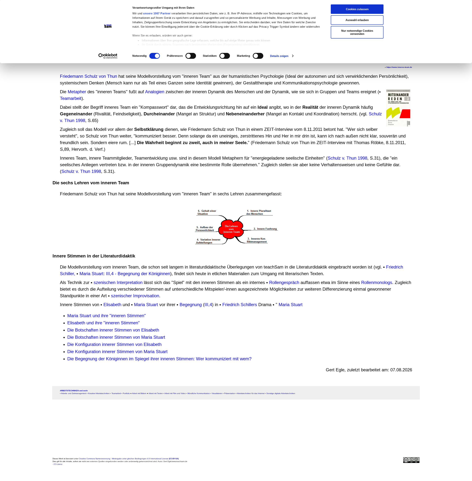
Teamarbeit (70, 98)
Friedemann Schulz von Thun (88, 76)
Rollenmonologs (376, 282)
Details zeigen (279, 55)
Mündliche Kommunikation (199, 393)
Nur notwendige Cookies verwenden (357, 32)
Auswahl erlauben (357, 20)
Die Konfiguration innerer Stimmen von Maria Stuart (117, 351)
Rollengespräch (284, 282)
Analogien (154, 91)
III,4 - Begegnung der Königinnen (138, 273)
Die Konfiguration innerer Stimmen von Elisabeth (114, 344)
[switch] (190, 56)
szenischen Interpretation (118, 282)
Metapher (77, 91)
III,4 (208, 304)
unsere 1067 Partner (157, 13)
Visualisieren (217, 393)
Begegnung (191, 304)
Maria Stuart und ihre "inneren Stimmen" (106, 315)
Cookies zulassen (357, 9)
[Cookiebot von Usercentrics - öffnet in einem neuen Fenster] (108, 56)
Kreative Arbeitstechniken (99, 393)
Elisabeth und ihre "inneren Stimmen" (103, 322)
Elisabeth (112, 304)
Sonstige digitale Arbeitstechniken (280, 393)
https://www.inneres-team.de (399, 67)
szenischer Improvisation (135, 295)
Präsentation (229, 393)
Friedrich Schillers (239, 304)
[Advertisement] (28, 80)
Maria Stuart (91, 273)
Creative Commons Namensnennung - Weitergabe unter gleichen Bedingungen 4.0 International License (129, 459)
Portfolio (126, 393)
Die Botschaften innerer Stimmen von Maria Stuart (116, 337)
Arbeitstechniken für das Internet (251, 393)
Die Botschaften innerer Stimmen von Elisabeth (113, 329)
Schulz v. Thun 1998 (347, 158)
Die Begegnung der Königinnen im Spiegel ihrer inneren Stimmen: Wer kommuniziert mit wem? (159, 358)
